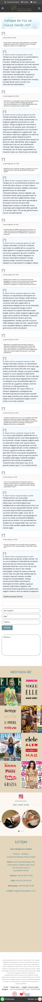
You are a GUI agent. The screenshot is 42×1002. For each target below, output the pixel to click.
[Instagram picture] (11, 819)
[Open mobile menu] (3, 8)
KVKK (6, 987)
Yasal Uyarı (15, 987)
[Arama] (39, 8)
